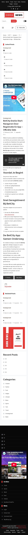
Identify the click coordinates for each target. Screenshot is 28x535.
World (6, 417)
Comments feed (8, 516)
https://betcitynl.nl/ (9, 214)
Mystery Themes (22, 527)
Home (3, 1)
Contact (16, 4)
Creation (7, 383)
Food (15, 1)
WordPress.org (7, 519)
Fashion (7, 387)
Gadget (7, 393)
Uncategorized (7, 48)
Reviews (23, 1)
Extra (19, 1)
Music (6, 400)
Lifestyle (7, 397)
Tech (6, 407)
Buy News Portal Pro (9, 502)
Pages (11, 4)
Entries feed (7, 513)
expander (18, 132)
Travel (11, 1)
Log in (5, 509)
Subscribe (22, 27)
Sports (7, 1)
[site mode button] (24, 21)
